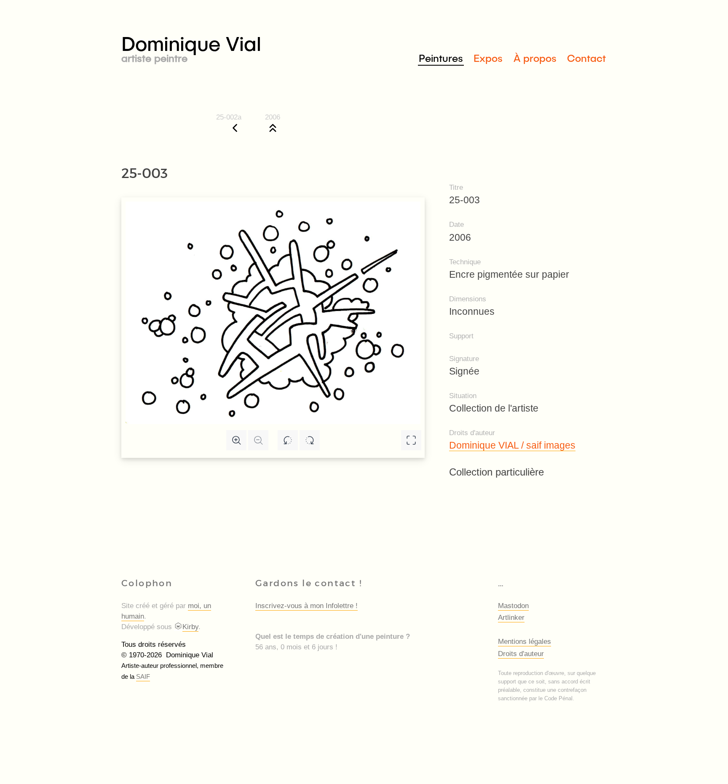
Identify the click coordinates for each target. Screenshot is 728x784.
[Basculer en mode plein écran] (411, 440)
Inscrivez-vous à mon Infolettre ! (306, 606)
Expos (488, 58)
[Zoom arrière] (258, 440)
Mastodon (513, 606)
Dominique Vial (191, 47)
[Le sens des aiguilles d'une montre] (310, 440)
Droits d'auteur (521, 654)
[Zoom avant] (236, 440)
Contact (586, 58)
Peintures (441, 58)
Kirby (190, 627)
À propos (535, 58)
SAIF (143, 676)
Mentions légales (524, 642)
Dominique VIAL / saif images (512, 445)
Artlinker (511, 618)
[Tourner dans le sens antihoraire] (288, 440)
